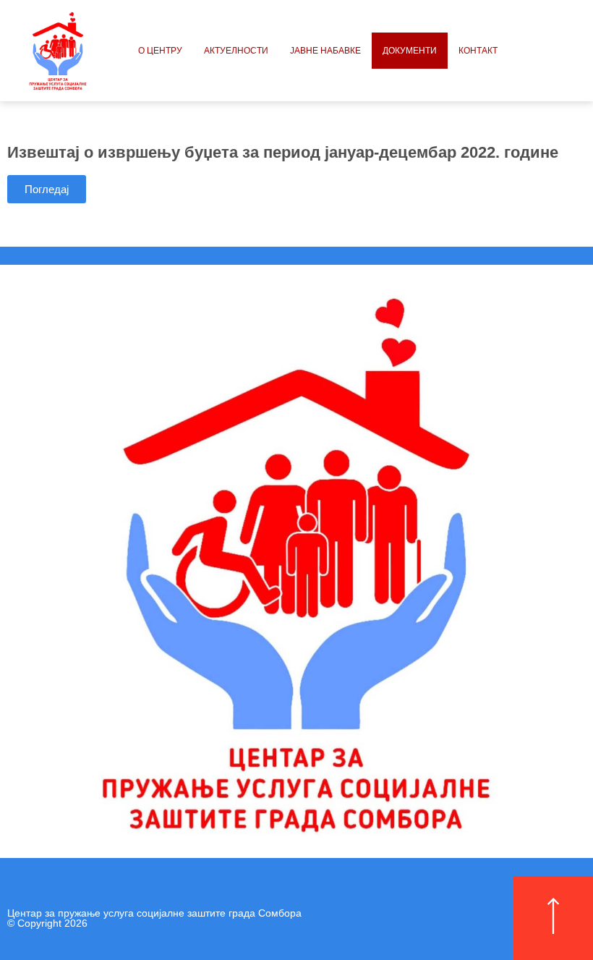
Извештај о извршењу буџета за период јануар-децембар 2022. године (282, 152)
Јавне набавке (325, 51)
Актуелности (236, 51)
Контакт (478, 51)
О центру (160, 51)
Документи (410, 51)
